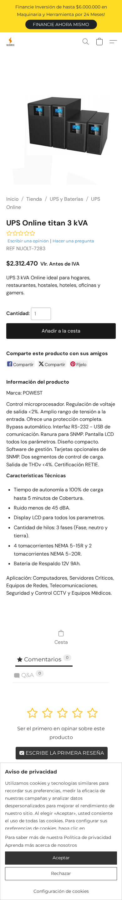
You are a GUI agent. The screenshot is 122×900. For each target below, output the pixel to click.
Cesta (61, 642)
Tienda (34, 199)
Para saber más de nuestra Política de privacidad (58, 837)
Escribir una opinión (28, 240)
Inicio (12, 199)
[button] (61, 24)
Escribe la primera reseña (64, 753)
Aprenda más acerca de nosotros (41, 845)
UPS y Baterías (66, 199)
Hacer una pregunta (73, 240)
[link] (61, 889)
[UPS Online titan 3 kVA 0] (61, 131)
